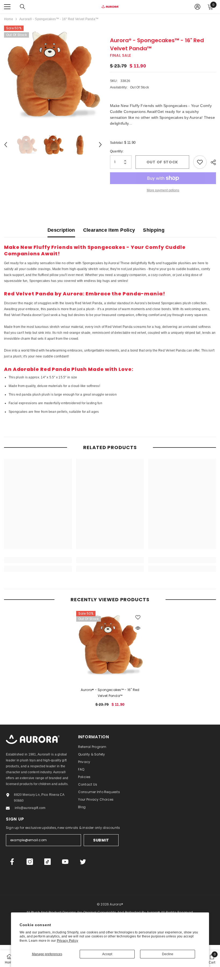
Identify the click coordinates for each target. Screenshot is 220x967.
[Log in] (197, 6)
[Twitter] (83, 861)
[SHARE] (211, 162)
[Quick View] (138, 628)
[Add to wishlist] (200, 162)
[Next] (100, 145)
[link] (38, 560)
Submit (101, 840)
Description (61, 230)
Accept (107, 954)
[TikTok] (47, 861)
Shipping (153, 230)
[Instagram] (30, 861)
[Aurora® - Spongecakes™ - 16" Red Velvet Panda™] (110, 645)
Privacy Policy (67, 941)
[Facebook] (12, 861)
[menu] (7, 6)
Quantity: (116, 151)
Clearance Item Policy (109, 230)
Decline (167, 954)
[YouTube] (65, 861)
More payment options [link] (163, 190)
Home (8, 19)
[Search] (22, 6)
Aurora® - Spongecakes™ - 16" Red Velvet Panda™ (110, 692)
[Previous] (6, 145)
